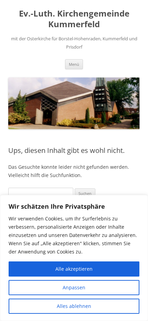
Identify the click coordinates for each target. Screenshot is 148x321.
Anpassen (74, 287)
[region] (74, 258)
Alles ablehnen (74, 306)
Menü (74, 64)
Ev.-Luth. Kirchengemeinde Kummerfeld (74, 19)
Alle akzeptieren (74, 269)
